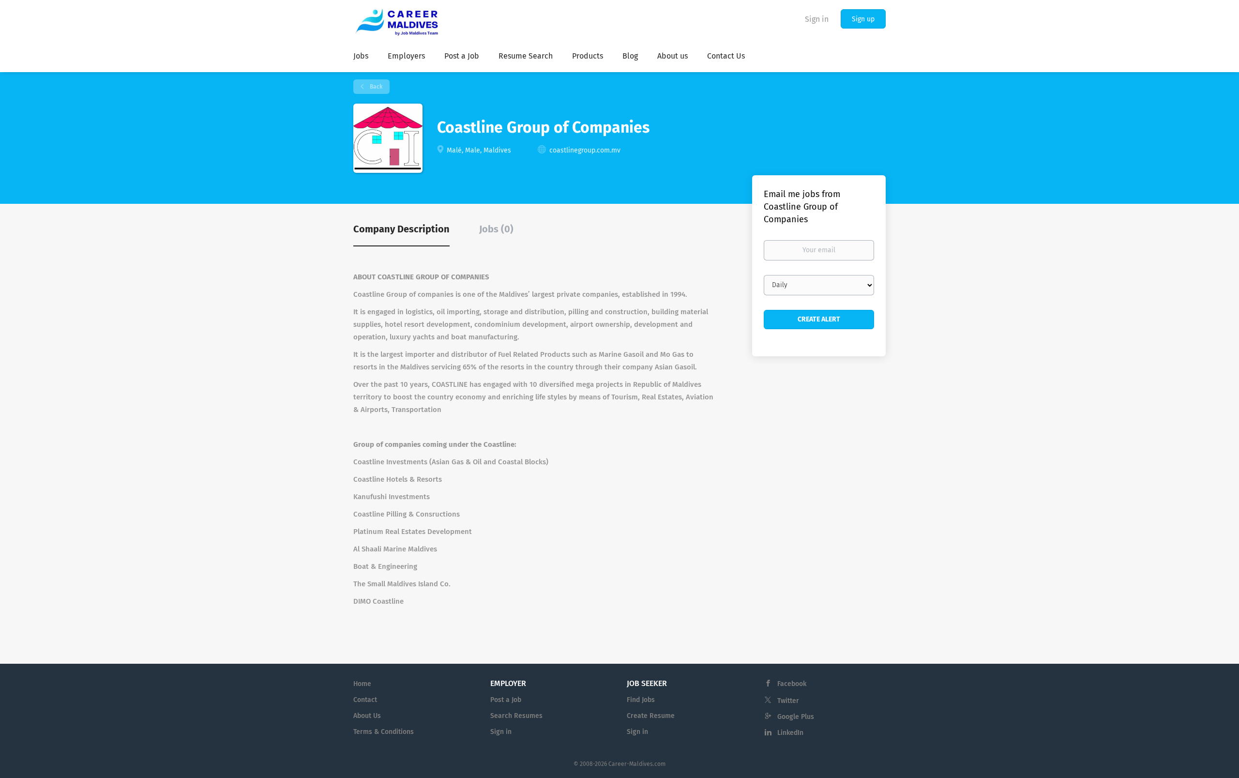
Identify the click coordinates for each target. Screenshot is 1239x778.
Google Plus (795, 717)
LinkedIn (790, 733)
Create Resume (651, 716)
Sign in (817, 19)
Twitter (788, 701)
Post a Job (505, 700)
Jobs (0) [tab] (496, 229)
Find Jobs (641, 700)
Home (362, 684)
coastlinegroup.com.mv (584, 150)
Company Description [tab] (401, 229)
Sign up (863, 19)
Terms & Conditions (383, 732)
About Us (367, 716)
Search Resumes (516, 716)
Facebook (791, 684)
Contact (365, 700)
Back (375, 86)
